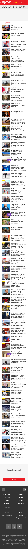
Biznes (21, 494)
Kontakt (21, 512)
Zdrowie (7, 498)
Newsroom (7, 7)
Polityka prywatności (21, 518)
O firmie (7, 512)
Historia (21, 504)
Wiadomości (7, 494)
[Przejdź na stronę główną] (1, 2)
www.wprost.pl (16, 544)
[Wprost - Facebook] (8, 526)
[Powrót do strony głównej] (3, 489)
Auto (7, 501)
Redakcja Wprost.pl (14, 470)
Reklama (21, 515)
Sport (21, 498)
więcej (14, 479)
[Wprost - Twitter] (14, 526)
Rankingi (7, 507)
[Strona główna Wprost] (6, 2)
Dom (21, 501)
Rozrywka (7, 504)
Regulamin (7, 518)
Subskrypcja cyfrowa (7, 515)
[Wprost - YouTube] (19, 526)
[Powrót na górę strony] (24, 489)
